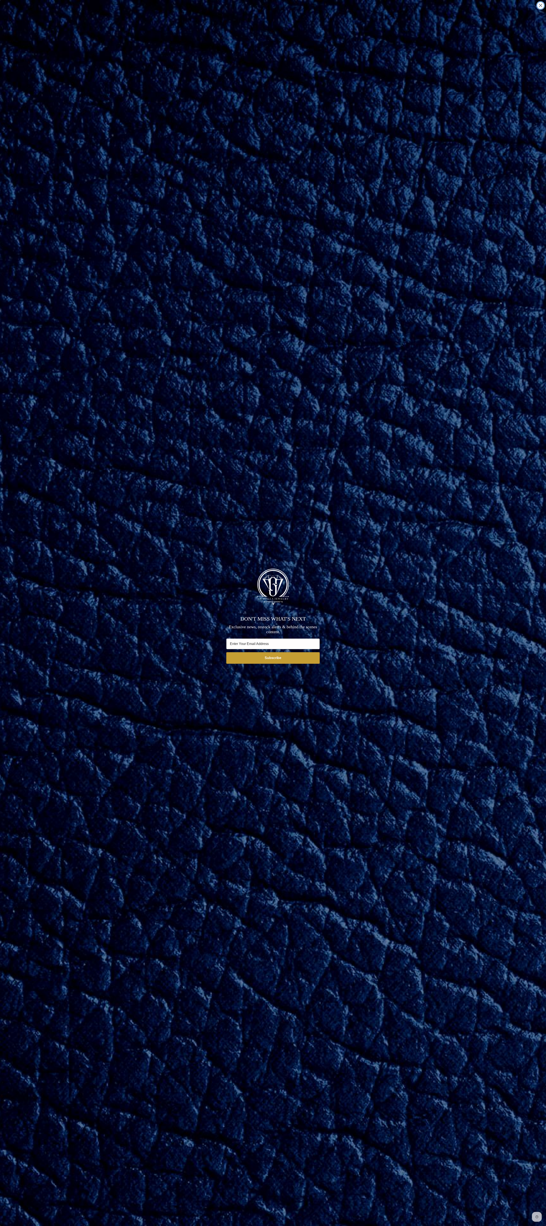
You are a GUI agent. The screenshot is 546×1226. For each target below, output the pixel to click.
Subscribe (273, 658)
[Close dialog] (540, 5)
